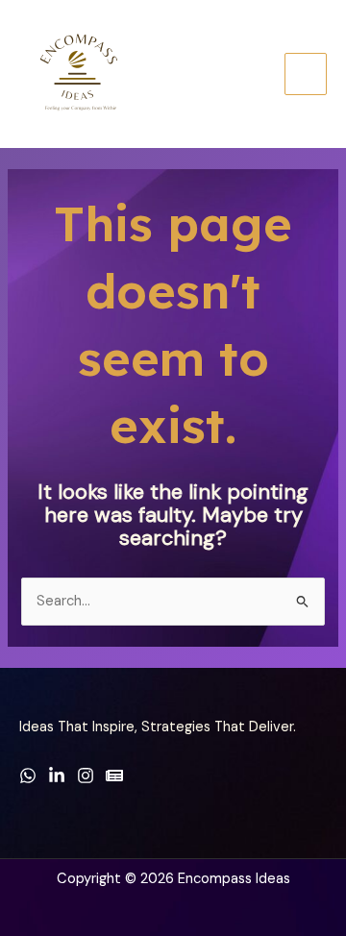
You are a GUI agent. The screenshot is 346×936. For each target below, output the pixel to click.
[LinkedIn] (56, 775)
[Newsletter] (114, 775)
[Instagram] (85, 775)
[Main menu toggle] (305, 74)
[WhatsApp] (28, 775)
